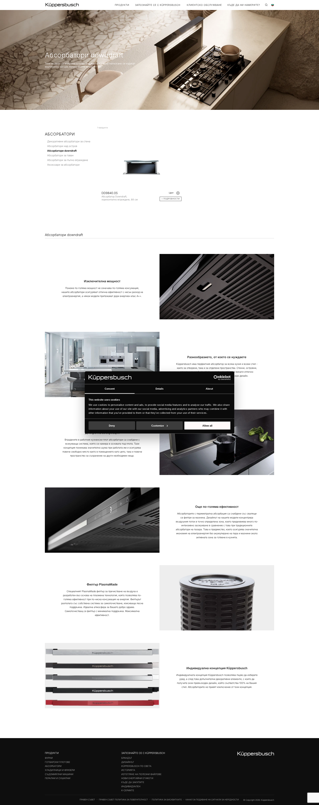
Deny (112, 425)
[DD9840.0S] (141, 167)
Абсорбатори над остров (62, 145)
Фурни (49, 758)
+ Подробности (170, 199)
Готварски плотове (57, 762)
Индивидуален (130, 786)
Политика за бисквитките (167, 799)
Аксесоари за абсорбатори (63, 164)
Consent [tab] (110, 388)
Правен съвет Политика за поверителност (123, 799)
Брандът (126, 758)
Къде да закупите (132, 782)
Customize (157, 425)
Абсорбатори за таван (60, 155)
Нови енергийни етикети (137, 778)
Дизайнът (127, 762)
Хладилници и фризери (60, 770)
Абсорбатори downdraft (62, 150)
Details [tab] (160, 388)
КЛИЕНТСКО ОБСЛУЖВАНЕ (204, 5)
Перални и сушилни (57, 778)
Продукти (122, 5)
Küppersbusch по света (136, 766)
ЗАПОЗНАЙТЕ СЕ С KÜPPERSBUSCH (157, 5)
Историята (128, 770)
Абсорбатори (53, 766)
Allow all (207, 425)
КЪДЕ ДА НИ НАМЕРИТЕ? (243, 5)
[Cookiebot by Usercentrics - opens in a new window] (216, 377)
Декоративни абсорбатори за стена (68, 141)
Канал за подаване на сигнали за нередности (212, 799)
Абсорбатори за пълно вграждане (67, 159)
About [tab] (209, 388)
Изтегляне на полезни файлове (141, 774)
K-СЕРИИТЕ (127, 790)
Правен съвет (87, 799)
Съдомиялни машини (59, 774)
